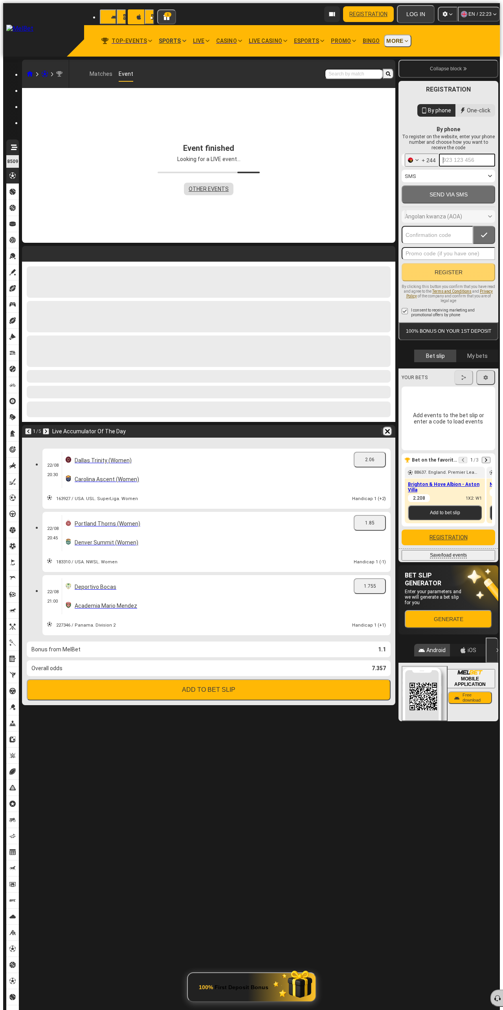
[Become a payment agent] (332, 14)
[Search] (388, 74)
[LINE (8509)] (30, 74)
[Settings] (447, 14)
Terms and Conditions (452, 291)
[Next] (49, 252)
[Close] (492, 650)
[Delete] (387, 252)
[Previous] (28, 252)
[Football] (45, 74)
